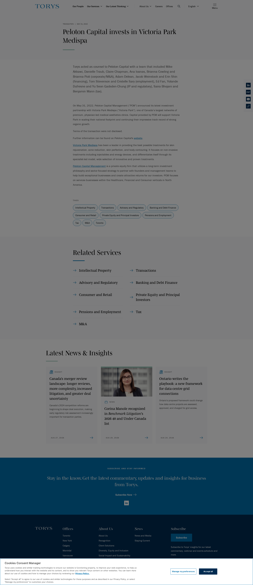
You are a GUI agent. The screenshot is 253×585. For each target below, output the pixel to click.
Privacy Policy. (82, 573)
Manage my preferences (183, 571)
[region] (126, 571)
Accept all (208, 571)
